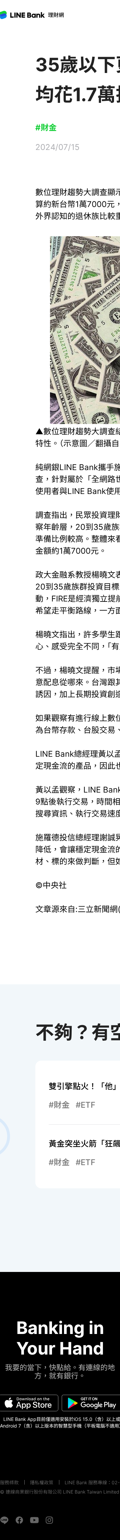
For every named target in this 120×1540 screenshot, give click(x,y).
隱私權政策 (41, 1482)
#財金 (46, 127)
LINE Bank (56, 15)
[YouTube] (34, 1520)
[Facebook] (19, 1520)
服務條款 (9, 1482)
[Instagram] (49, 1520)
